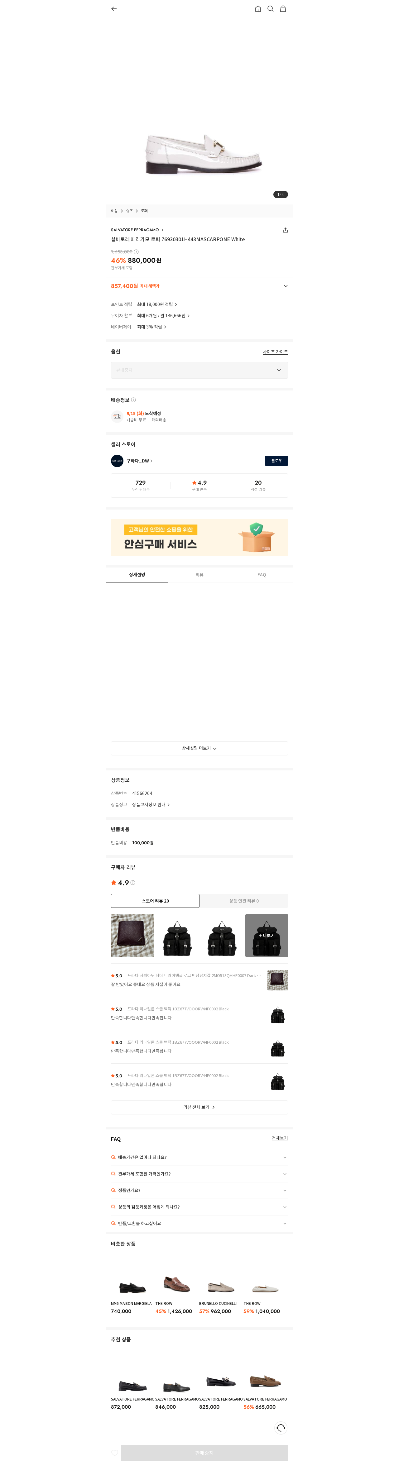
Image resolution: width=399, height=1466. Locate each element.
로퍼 (144, 210)
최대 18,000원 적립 (155, 304)
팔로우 (277, 460)
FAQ (261, 575)
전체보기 (280, 1138)
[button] (199, 286)
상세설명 (137, 574)
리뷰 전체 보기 (196, 1107)
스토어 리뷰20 (155, 901)
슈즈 (129, 210)
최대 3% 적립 (149, 327)
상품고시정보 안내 (149, 804)
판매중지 (204, 1453)
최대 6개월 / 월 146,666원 (161, 316)
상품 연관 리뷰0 (244, 901)
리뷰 (199, 575)
